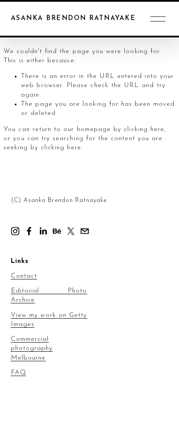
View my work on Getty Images (49, 320)
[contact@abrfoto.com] (84, 231)
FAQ (18, 373)
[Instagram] (15, 231)
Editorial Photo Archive (49, 295)
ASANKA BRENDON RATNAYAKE (73, 18)
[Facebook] (29, 231)
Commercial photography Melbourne (32, 348)
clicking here (144, 129)
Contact (24, 276)
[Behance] (57, 231)
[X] (70, 231)
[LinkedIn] (43, 231)
